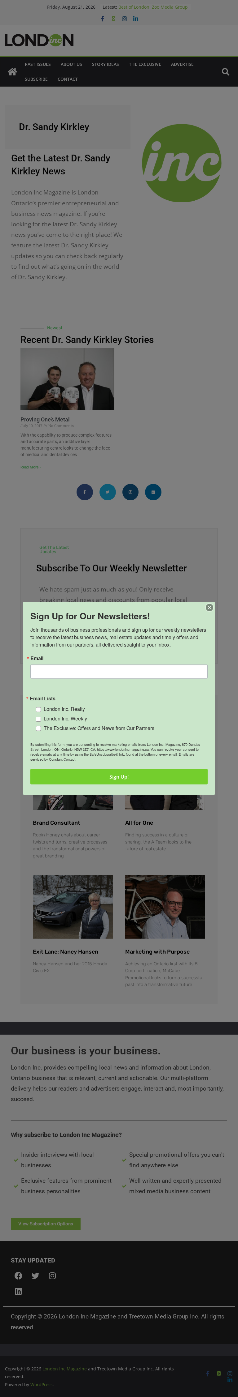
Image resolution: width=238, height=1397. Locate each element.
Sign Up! (119, 776)
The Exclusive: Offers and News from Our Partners (99, 728)
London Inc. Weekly (65, 718)
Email (36, 658)
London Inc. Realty (64, 708)
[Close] (209, 607)
